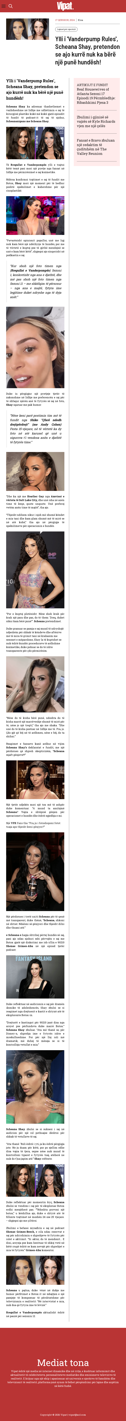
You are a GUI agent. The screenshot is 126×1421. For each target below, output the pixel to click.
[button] (10, 6)
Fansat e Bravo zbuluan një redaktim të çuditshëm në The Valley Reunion (96, 147)
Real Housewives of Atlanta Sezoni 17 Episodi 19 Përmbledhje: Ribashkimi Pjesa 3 (96, 96)
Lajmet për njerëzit (66, 29)
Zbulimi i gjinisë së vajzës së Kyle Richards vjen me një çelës (96, 121)
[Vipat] (64, 6)
